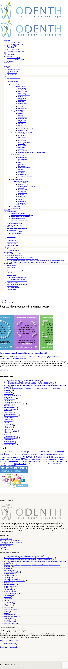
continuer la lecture (5, 370)
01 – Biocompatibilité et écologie (14, 255)
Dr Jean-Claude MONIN (23, 103)
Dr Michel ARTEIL (21, 106)
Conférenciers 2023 (18, 111)
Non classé (7, 419)
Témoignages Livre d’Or (12, 74)
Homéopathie (8, 412)
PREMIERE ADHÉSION (13, 43)
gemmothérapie (11, 457)
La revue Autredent (11, 289)
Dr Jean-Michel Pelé (22, 118)
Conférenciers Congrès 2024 (20, 86)
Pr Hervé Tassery (21, 127)
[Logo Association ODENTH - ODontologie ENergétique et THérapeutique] (31, 18)
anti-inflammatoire (13, 452)
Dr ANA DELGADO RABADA (23, 184)
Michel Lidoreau (21, 147)
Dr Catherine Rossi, (22, 125)
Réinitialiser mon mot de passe (15, 51)
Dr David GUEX (21, 188)
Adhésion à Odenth (11, 265)
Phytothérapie (8, 426)
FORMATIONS (7, 210)
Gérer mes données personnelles (9, 647)
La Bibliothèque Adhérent (13, 282)
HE (20, 457)
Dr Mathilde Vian (21, 171)
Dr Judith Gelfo (21, 203)
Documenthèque (8, 252)
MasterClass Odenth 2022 (16, 233)
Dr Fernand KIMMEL (22, 193)
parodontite (46, 461)
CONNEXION (10, 48)
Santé (5, 433)
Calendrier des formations (13, 226)
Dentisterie (7, 400)
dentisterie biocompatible (18, 454)
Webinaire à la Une (11, 237)
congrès (54, 452)
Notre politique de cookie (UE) (8, 644)
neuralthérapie (8, 461)
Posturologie (8, 428)
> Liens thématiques (6, 544)
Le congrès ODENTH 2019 (16, 179)
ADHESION (7, 41)
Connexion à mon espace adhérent (15, 270)
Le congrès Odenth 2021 (16, 154)
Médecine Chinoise (30, 459)
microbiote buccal (12, 459)
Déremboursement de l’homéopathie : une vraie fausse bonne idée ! (24, 353)
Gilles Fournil (21, 161)
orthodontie (33, 461)
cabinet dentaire (45, 452)
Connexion (9, 272)
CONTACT (6, 63)
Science (6, 434)
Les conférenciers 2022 (19, 133)
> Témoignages (4, 549)
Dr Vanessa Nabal (22, 174)
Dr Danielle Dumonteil (22, 157)
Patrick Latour (21, 149)
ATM (31, 452)
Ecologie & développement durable (14, 404)
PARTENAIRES (8, 56)
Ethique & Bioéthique (10, 409)
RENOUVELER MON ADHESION (15, 44)
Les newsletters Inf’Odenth (13, 250)
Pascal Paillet (21, 164)
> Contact (3, 547)
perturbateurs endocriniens (7, 463)
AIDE (5, 53)
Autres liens (10, 61)
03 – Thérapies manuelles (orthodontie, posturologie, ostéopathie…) (22, 259)
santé (43, 463)
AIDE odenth (10, 54)
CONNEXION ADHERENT (10, 46)
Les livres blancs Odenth (12, 286)
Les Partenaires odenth (13, 58)
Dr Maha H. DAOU (22, 122)
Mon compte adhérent (13, 49)
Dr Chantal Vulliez (22, 93)
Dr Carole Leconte (22, 140)
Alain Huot (20, 162)
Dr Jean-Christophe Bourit (24, 95)
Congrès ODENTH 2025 (16, 83)
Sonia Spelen (21, 172)
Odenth (6, 422)
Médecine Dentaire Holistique (43, 459)
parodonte (40, 461)
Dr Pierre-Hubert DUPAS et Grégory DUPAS (27, 186)
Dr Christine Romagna (23, 135)
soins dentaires (49, 463)
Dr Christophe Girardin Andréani (25, 176)
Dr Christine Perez (22, 120)
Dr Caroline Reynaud (22, 159)
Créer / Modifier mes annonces (18, 279)
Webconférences (9, 441)
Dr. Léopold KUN (21, 194)
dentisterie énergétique (44, 454)
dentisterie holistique (31, 454)
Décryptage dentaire (56, 454)
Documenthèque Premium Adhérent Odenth (17, 284)
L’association (7, 66)
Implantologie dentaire (10, 414)
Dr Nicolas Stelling (22, 198)
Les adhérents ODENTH (12, 71)
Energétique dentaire (10, 407)
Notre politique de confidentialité (9, 640)
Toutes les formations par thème (14, 225)
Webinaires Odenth (11, 240)
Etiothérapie (7, 411)
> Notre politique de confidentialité (10, 540)
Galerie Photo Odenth (12, 73)
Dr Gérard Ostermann (22, 117)
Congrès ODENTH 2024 (16, 84)
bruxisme (36, 452)
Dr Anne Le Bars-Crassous (23, 90)
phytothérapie (20, 463)
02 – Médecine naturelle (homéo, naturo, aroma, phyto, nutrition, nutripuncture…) (28, 382)
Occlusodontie (8, 421)
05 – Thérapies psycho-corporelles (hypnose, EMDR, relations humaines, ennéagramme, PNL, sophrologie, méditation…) (34, 262)
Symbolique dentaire (10, 436)
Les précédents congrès (12, 81)
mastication (3, 459)
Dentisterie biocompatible (12, 402)
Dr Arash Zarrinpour (22, 150)
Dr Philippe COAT (22, 101)
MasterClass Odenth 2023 (16, 232)
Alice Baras (20, 113)
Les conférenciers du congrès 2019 (22, 181)
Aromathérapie (8, 394)
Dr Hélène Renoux (22, 137)
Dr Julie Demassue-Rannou (24, 142)
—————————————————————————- (17, 79)
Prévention (7, 429)
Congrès (6, 76)
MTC (23, 459)
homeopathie (29, 456)
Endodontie (7, 406)
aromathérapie (24, 452)
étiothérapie (15, 465)
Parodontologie (8, 424)
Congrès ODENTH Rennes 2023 (18, 110)
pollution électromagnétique (34, 463)
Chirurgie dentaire (9, 397)
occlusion (16, 461)
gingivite (17, 457)
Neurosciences (8, 417)
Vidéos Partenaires (11, 243)
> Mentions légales (6, 539)
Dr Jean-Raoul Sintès (22, 130)
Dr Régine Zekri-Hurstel (23, 88)
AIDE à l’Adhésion (11, 267)
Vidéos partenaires (9, 439)
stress (55, 464)
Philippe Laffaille (21, 166)
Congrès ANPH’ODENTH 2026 (13, 78)
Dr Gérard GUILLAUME (23, 189)
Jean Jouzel (20, 123)
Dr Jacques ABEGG (22, 183)
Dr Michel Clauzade (22, 91)
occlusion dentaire (25, 461)
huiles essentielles (45, 457)
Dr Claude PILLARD (22, 98)
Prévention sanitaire (10, 431)
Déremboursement (19, 359)
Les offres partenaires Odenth (15, 59)
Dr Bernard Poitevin (22, 145)
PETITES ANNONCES (11, 276)
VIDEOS (5, 235)
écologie (9, 465)
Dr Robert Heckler (22, 191)
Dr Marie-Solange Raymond (24, 167)
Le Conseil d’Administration (13, 69)
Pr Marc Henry (21, 139)
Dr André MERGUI (22, 100)
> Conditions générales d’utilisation (11, 542)
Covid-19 (9, 454)
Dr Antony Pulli (21, 169)
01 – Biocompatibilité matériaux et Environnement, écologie (22, 380)
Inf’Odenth (6, 247)
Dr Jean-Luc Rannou (22, 201)
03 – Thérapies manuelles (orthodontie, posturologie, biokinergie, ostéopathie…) (28, 384)
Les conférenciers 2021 (19, 155)
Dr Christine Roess (22, 199)
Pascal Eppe (20, 115)
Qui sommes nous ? (11, 68)
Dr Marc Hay (20, 177)
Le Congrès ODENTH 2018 (16, 206)
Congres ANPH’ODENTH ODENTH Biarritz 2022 (21, 132)
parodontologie (62, 461)
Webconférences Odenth (12, 242)
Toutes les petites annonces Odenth (19, 277)
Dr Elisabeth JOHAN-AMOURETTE (25, 128)
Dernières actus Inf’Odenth (13, 248)
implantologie (61, 457)
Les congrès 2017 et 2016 (16, 208)
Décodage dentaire (9, 399)
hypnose (55, 457)
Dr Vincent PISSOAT (22, 196)
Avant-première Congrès (12, 245)
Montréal (19, 459)
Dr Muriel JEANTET (22, 105)
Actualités (7, 392)
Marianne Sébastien (22, 204)
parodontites (53, 461)
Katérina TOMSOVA (22, 96)
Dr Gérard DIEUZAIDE (22, 108)
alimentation (3, 452)
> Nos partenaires (5, 545)
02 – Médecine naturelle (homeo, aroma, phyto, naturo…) (20, 257)
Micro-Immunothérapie (11, 416)
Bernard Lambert (21, 144)
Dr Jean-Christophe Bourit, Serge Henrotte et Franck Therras (31, 152)
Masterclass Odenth (11, 230)
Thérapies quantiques (10, 438)
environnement (3, 457)
